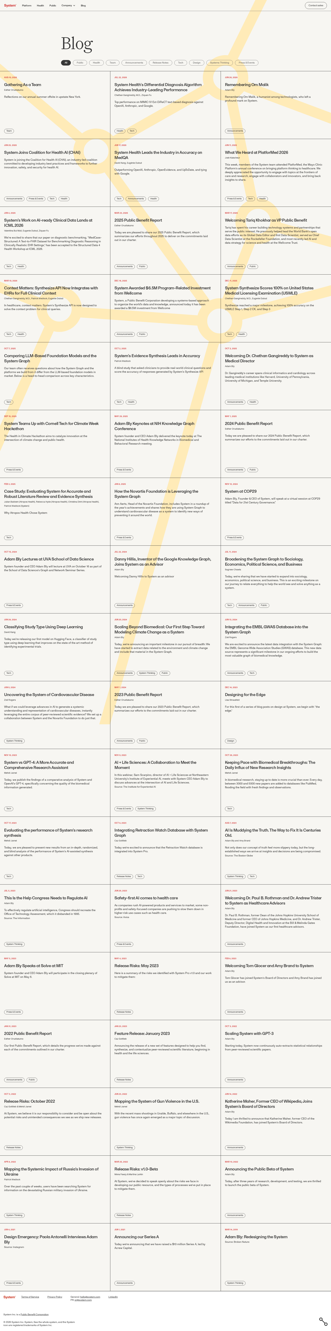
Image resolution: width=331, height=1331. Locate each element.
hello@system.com (90, 1297)
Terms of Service (30, 1297)
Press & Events (247, 63)
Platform (26, 5)
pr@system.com (83, 1300)
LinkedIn (113, 1297)
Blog (83, 5)
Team (113, 63)
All (66, 63)
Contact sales (316, 5)
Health (40, 5)
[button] (68, 5)
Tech (180, 63)
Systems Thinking (219, 63)
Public (52, 5)
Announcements (134, 63)
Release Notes (160, 63)
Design (196, 63)
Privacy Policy (54, 1297)
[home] (10, 5)
